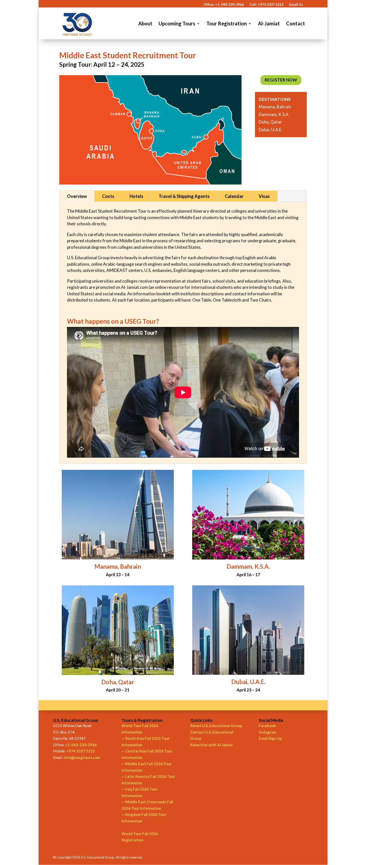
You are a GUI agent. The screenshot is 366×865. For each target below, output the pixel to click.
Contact (295, 24)
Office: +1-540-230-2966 (223, 4)
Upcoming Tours (177, 24)
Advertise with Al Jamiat (211, 744)
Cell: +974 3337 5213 (266, 4)
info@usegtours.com (82, 757)
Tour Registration (226, 24)
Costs (108, 196)
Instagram (267, 732)
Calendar (234, 196)
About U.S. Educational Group (216, 725)
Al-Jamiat (269, 24)
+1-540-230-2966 (81, 744)
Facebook (267, 725)
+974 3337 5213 (80, 751)
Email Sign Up (270, 738)
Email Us (296, 4)
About (145, 24)
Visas (264, 196)
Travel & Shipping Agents (184, 196)
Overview (77, 196)
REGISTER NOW (281, 79)
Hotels (136, 196)
